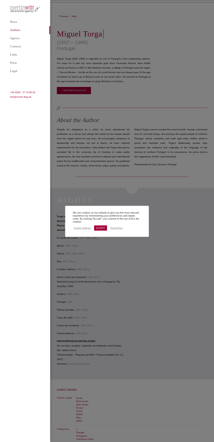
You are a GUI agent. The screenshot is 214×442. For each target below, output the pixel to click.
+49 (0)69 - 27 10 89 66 (22, 92)
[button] (25, 79)
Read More (116, 228)
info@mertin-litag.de (20, 96)
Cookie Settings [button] (82, 228)
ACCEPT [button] (100, 228)
